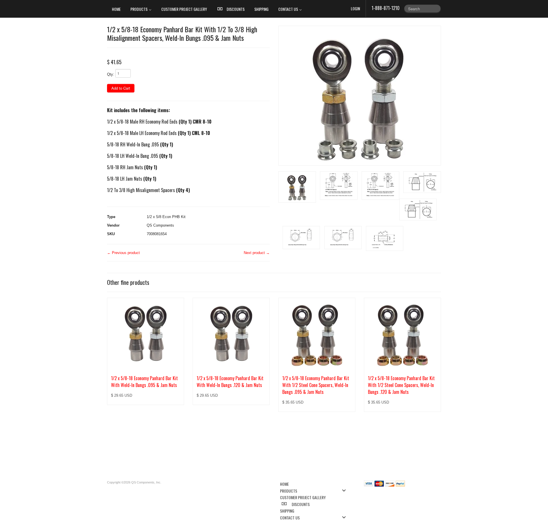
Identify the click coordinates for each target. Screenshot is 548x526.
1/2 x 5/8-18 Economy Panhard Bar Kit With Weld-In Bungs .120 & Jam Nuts (230, 381)
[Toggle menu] (345, 490)
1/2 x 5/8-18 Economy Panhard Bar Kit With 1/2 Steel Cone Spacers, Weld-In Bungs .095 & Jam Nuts (315, 385)
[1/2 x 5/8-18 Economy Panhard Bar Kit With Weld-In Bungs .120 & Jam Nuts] (231, 333)
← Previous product (123, 253)
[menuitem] (116, 9)
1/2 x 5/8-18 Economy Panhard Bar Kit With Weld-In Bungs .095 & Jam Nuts (144, 381)
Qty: (110, 74)
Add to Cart (120, 88)
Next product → (257, 253)
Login (355, 8)
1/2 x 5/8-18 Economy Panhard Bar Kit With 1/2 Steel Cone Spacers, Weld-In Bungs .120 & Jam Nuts (401, 385)
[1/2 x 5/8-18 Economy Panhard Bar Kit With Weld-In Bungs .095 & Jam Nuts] (145, 333)
